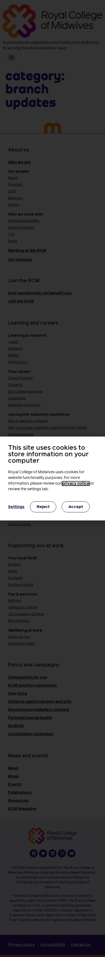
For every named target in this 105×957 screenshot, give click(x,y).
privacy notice (75, 483)
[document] (52, 478)
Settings (16, 507)
